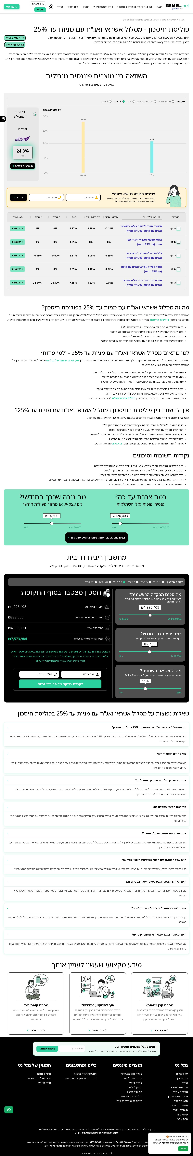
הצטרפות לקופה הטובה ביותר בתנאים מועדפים (98, 537)
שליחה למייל (13, 44)
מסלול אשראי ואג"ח (123, 398)
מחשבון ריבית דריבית (85, 1073)
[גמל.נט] (177, 5)
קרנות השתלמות (133, 1078)
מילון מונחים (44, 1083)
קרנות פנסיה (135, 1083)
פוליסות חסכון (134, 1092)
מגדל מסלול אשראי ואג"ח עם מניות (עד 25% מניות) (141, 269)
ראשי (159, 6)
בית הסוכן (73, 6)
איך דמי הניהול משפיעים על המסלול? (164, 833)
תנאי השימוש (181, 1101)
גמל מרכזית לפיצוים (131, 1096)
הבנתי (183, 1148)
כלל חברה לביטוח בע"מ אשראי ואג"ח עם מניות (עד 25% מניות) (144, 255)
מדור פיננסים (44, 1073)
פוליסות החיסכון (159, 319)
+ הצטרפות (17, 228)
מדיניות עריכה (180, 1092)
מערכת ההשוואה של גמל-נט (62, 360)
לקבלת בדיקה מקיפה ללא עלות (60, 684)
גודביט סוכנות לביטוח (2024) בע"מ (131, 1142)
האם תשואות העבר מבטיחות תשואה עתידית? (159, 934)
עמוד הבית (182, 1073)
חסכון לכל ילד (134, 1087)
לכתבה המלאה (161, 1030)
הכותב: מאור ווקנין (178, 1096)
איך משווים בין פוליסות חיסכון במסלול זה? (160, 780)
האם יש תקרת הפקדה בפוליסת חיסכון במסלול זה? (156, 881)
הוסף (173, 228)
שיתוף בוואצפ (13, 38)
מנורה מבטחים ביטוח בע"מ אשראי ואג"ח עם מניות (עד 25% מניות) (142, 282)
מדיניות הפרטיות (179, 1105)
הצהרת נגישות (180, 1110)
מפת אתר (182, 1119)
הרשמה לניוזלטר (47, 1048)
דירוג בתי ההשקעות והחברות (80, 1078)
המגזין (86, 6)
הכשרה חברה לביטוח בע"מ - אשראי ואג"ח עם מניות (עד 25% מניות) (141, 228)
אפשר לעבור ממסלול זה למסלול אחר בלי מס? (159, 908)
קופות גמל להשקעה (131, 1073)
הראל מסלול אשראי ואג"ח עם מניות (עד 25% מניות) (144, 242)
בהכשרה (117, 443)
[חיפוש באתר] (51, 6)
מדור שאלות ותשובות (39, 1078)
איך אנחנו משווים (179, 1087)
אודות (60, 6)
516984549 (95, 1142)
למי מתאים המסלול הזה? (171, 754)
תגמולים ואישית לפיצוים (129, 1101)
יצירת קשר (182, 1114)
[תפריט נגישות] (3, 119)
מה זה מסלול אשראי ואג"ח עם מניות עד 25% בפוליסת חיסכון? (149, 727)
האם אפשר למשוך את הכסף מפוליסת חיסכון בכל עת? (154, 860)
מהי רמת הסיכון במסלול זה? (169, 807)
